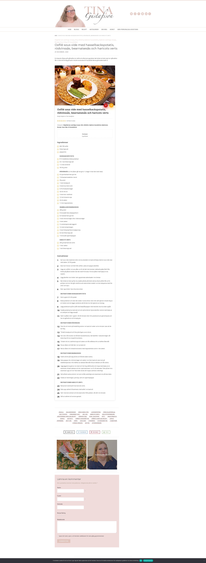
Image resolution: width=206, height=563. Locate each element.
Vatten (87, 423)
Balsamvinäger (71, 412)
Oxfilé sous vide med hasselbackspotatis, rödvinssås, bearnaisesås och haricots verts (86, 46)
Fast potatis (63, 414)
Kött (76, 40)
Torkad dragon (77, 423)
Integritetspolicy (148, 560)
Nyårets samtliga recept (107, 40)
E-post (59, 496)
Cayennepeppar (96, 412)
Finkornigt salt (75, 414)
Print (107, 432)
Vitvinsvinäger (96, 423)
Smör (75, 421)
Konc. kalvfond (94, 416)
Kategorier (94, 29)
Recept (84, 29)
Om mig (104, 29)
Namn (59, 487)
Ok (141, 560)
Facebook (83, 432)
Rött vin (68, 421)
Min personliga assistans (127, 29)
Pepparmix (60, 421)
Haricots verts (94, 414)
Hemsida (59, 504)
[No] (204, 560)
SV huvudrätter (73, 42)
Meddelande (61, 519)
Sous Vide (63, 42)
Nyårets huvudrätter (92, 40)
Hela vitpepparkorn (108, 414)
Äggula (61, 412)
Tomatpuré (113, 421)
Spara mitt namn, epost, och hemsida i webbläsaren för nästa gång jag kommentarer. (81, 536)
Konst (112, 29)
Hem (69, 29)
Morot (62, 418)
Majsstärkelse (112, 416)
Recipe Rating (61, 513)
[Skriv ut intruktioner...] (111, 105)
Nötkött (81, 40)
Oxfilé (112, 418)
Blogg (76, 29)
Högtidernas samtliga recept (64, 40)
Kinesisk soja (83, 416)
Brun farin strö (83, 412)
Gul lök (85, 414)
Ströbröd (92, 421)
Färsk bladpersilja (109, 412)
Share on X (69, 432)
